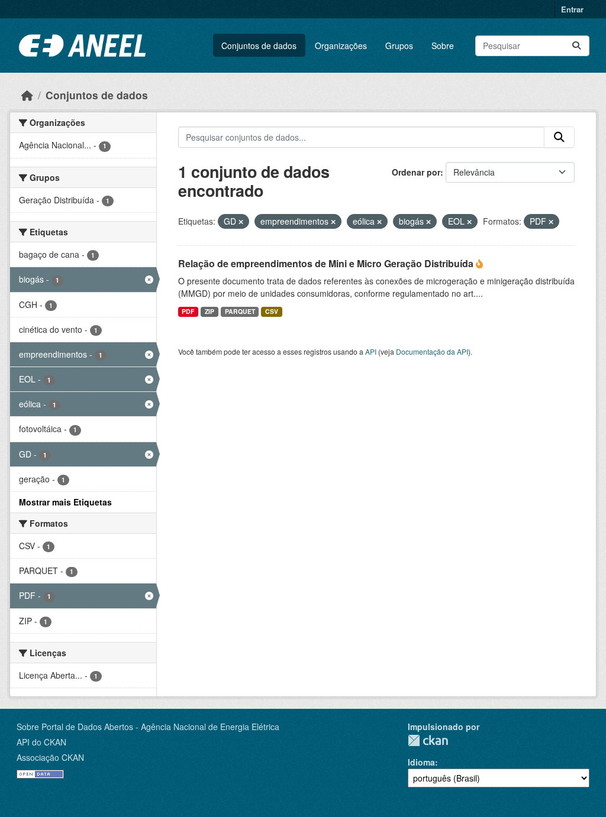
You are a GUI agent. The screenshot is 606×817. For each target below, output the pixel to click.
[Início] (27, 94)
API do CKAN (41, 742)
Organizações (341, 45)
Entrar (572, 9)
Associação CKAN (50, 757)
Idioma (421, 762)
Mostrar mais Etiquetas (65, 502)
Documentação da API (432, 351)
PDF (188, 311)
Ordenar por (416, 172)
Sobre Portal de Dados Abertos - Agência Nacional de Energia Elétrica (148, 726)
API (370, 351)
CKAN (428, 740)
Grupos (399, 45)
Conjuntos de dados (258, 45)
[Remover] (240, 221)
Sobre (442, 45)
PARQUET (240, 311)
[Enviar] (576, 45)
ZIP (209, 311)
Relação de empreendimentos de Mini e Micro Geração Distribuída (327, 263)
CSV (271, 311)
